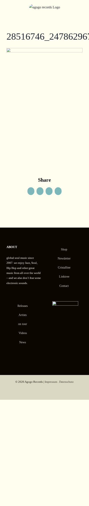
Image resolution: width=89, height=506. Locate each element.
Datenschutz (66, 381)
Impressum (51, 381)
